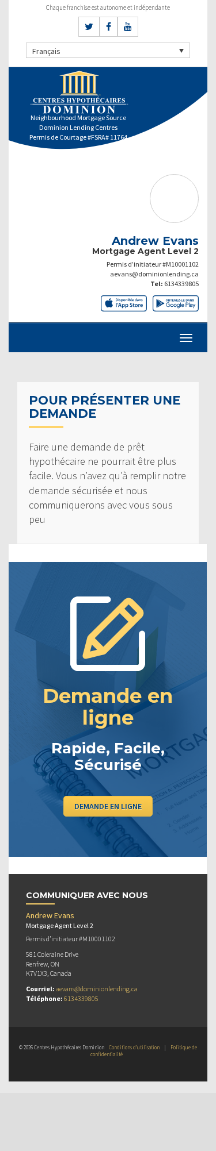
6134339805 (181, 283)
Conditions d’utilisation (134, 1047)
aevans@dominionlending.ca (154, 274)
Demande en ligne (108, 806)
